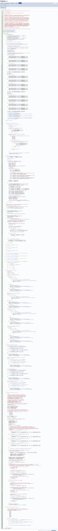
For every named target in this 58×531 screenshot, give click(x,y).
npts (12, 226)
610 (2, 344)
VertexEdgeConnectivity (12, 254)
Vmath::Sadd (10, 191)
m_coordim (15, 128)
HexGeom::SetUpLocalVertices (12, 344)
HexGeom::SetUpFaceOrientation (12, 392)
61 (2, 43)
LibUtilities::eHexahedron (16, 45)
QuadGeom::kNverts (23, 411)
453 (2, 258)
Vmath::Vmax (16, 230)
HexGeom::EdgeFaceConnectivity (17, 38)
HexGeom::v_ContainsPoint (12, 210)
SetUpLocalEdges (9, 50)
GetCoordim (19, 207)
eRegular (14, 134)
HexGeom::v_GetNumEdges (11, 247)
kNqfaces (13, 419)
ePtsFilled (17, 124)
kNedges (14, 48)
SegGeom (26, 280)
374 (2, 215)
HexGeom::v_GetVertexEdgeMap (11, 253)
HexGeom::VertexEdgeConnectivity (17, 35)
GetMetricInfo (10, 161)
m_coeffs (20, 153)
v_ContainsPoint (12, 208)
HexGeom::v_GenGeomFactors (12, 123)
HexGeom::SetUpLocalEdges (12, 270)
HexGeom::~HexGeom (9, 120)
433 (2, 247)
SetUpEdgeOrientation (10, 51)
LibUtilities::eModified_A (13, 113)
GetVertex (20, 348)
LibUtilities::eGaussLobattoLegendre (25, 115)
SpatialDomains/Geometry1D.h (11, 30)
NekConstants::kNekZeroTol (36, 465)
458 (2, 261)
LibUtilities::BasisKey (13, 112)
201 (2, 120)
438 (2, 250)
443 (2, 253)
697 (2, 392)
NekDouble (8, 158)
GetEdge (15, 44)
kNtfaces (17, 419)
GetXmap (18, 56)
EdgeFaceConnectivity (11, 259)
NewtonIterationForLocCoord (13, 200)
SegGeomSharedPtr (10, 273)
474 (2, 270)
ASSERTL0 (11, 287)
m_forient (10, 55)
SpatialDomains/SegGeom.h (11, 31)
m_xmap (8, 118)
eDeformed (18, 146)
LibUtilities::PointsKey (12, 115)
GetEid (18, 279)
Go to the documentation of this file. (5, 9)
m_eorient (8, 48)
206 (2, 123)
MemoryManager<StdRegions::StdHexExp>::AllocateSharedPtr (19, 118)
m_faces (14, 279)
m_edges (10, 346)
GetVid (14, 346)
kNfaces (16, 140)
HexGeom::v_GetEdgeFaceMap (11, 258)
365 (2, 210)
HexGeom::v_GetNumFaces (11, 250)
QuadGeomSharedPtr (16, 43)
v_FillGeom (10, 225)
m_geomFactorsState (12, 124)
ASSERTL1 (8, 218)
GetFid (19, 286)
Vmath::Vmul (10, 191)
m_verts (18, 143)
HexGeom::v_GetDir (10, 261)
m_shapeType (9, 45)
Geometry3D (9, 44)
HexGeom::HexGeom (8, 43)
